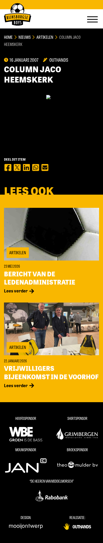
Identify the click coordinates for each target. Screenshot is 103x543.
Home (8, 37)
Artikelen (44, 37)
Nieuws (24, 37)
